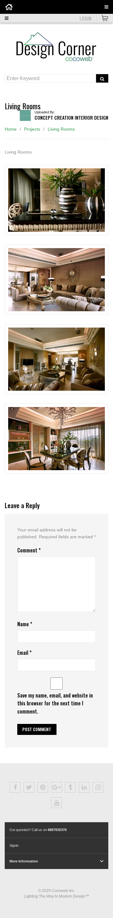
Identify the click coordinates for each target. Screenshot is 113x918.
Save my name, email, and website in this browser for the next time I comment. (55, 703)
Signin (14, 845)
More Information (23, 861)
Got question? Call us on (38, 830)
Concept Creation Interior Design (71, 117)
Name (24, 624)
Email (24, 652)
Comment (29, 550)
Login (86, 18)
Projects (32, 129)
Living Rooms (61, 129)
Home (11, 129)
